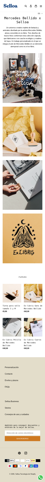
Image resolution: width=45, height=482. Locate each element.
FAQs (7, 387)
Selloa (17, 474)
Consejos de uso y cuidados (17, 414)
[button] (40, 13)
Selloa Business (12, 401)
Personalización (12, 367)
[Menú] (40, 6)
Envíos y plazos (11, 380)
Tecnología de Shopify (28, 474)
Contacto (8, 374)
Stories (8, 408)
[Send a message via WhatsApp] (40, 477)
